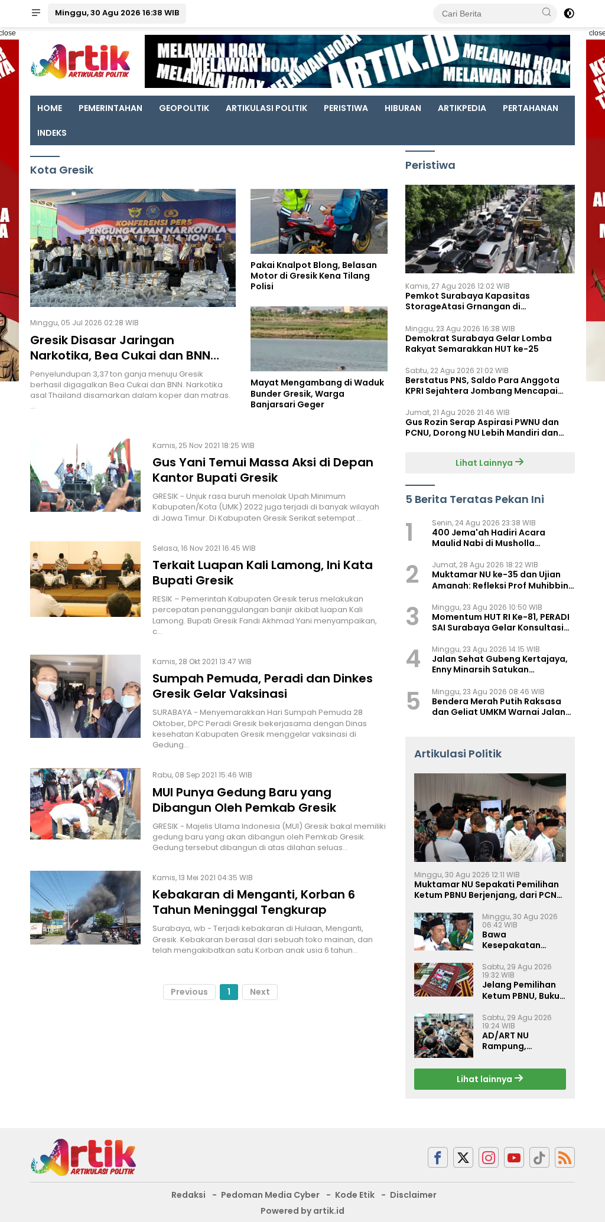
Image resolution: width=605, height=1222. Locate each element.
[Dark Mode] (569, 14)
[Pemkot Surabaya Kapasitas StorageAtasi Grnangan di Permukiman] (490, 229)
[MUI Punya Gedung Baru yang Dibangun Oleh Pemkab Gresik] (85, 810)
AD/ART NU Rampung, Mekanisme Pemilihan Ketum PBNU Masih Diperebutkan (518, 1040)
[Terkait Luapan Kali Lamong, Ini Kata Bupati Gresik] (85, 589)
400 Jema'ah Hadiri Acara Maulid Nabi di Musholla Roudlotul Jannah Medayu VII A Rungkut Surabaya (498, 537)
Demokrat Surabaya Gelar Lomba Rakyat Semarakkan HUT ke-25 (478, 343)
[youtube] (514, 1157)
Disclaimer (413, 1195)
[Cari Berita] (546, 13)
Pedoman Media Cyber (270, 1195)
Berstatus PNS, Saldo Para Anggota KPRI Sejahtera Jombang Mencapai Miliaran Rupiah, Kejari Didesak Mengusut (482, 385)
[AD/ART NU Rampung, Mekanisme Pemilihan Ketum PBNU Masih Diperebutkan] (443, 1036)
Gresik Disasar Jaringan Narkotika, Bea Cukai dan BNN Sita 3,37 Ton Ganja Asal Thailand (130, 355)
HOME (49, 108)
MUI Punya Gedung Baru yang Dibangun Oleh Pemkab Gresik (244, 800)
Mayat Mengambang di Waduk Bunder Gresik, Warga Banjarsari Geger (317, 393)
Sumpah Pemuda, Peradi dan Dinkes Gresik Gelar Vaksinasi (262, 686)
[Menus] (36, 14)
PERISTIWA (346, 108)
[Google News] (539, 1157)
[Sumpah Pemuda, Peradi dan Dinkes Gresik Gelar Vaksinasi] (85, 702)
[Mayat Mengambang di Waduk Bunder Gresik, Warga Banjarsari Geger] (319, 338)
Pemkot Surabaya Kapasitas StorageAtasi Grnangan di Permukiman (467, 301)
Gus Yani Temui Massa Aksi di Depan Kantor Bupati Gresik (262, 470)
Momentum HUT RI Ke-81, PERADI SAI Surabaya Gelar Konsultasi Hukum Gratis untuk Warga (501, 622)
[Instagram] (489, 1157)
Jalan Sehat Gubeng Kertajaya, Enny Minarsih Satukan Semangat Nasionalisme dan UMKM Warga (500, 664)
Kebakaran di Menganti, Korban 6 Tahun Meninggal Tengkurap (253, 902)
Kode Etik (355, 1195)
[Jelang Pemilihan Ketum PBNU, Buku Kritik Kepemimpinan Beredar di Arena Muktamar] (443, 979)
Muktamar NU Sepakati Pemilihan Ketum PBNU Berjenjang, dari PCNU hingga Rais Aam (488, 889)
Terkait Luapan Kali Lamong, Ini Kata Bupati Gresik (262, 573)
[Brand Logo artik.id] (80, 61)
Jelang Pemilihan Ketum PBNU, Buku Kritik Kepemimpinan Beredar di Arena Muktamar (521, 990)
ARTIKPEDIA (462, 108)
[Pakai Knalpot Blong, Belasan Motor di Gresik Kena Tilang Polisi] (319, 221)
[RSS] (565, 1157)
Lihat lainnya (485, 1079)
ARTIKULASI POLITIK (266, 108)
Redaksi (188, 1195)
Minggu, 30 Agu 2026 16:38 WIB (117, 12)
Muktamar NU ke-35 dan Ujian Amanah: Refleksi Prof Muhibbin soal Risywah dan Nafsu (500, 579)
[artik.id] (83, 1156)
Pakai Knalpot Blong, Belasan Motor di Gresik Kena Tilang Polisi (314, 276)
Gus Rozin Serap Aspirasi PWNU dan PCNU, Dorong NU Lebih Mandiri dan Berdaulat (482, 427)
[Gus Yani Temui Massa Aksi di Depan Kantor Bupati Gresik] (85, 481)
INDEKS (52, 133)
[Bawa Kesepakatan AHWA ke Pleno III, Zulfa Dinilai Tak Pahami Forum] (443, 931)
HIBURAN (403, 108)
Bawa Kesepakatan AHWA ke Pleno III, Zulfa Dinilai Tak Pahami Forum (519, 939)
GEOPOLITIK (184, 108)
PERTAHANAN (530, 108)
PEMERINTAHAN (110, 108)
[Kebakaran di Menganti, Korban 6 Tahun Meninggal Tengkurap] (85, 913)
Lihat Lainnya (485, 463)
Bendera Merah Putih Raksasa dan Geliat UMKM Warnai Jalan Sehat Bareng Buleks (498, 706)
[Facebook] (438, 1157)
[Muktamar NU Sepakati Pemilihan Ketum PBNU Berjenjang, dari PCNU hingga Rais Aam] (490, 817)
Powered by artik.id (302, 1211)
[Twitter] (463, 1157)
